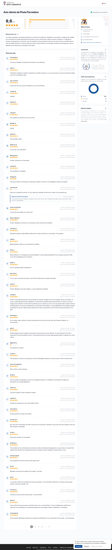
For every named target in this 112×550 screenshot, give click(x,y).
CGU (49, 547)
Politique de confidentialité (67, 547)
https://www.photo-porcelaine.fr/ (92, 42)
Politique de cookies (96, 546)
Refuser (86, 546)
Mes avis (35, 547)
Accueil (28, 547)
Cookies (55, 547)
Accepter (78, 546)
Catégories (43, 547)
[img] (18, 34)
